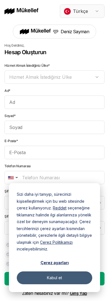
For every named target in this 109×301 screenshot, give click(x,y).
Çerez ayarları (55, 262)
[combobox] (82, 11)
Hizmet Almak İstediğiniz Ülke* (27, 65)
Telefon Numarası (17, 166)
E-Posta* (11, 141)
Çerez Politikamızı (56, 242)
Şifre (8, 191)
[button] (12, 177)
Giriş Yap (78, 293)
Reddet (60, 208)
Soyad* (9, 116)
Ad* (7, 91)
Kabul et (54, 277)
